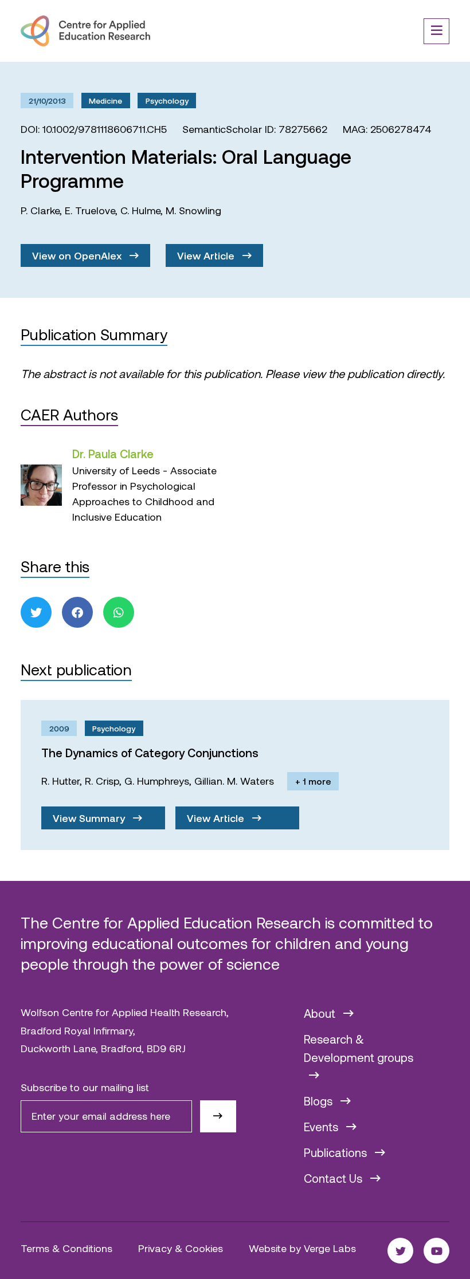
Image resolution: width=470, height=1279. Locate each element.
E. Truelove (90, 210)
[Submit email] (218, 1116)
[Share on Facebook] (77, 612)
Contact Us (334, 1178)
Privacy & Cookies (180, 1248)
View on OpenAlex (78, 255)
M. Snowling (193, 210)
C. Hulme (140, 210)
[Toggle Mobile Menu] (436, 31)
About (321, 1013)
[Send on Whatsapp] (118, 612)
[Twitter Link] (400, 1251)
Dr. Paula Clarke (113, 454)
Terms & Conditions (66, 1248)
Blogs (319, 1101)
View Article (207, 255)
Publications (337, 1152)
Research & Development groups (358, 1048)
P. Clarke (40, 210)
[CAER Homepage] (85, 30)
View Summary (90, 818)
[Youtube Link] (436, 1251)
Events (322, 1127)
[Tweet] (36, 612)
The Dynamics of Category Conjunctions (149, 752)
